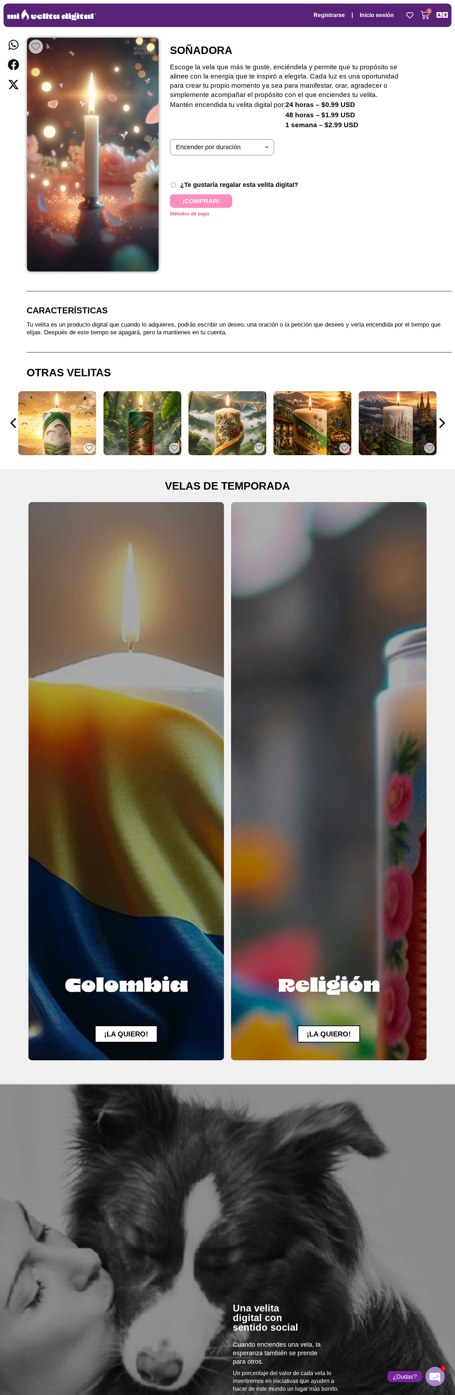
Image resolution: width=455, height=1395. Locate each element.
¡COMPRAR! (201, 201)
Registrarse (329, 15)
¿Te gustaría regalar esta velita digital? (239, 184)
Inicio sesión (377, 15)
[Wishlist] (410, 15)
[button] (13, 44)
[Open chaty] (435, 1376)
